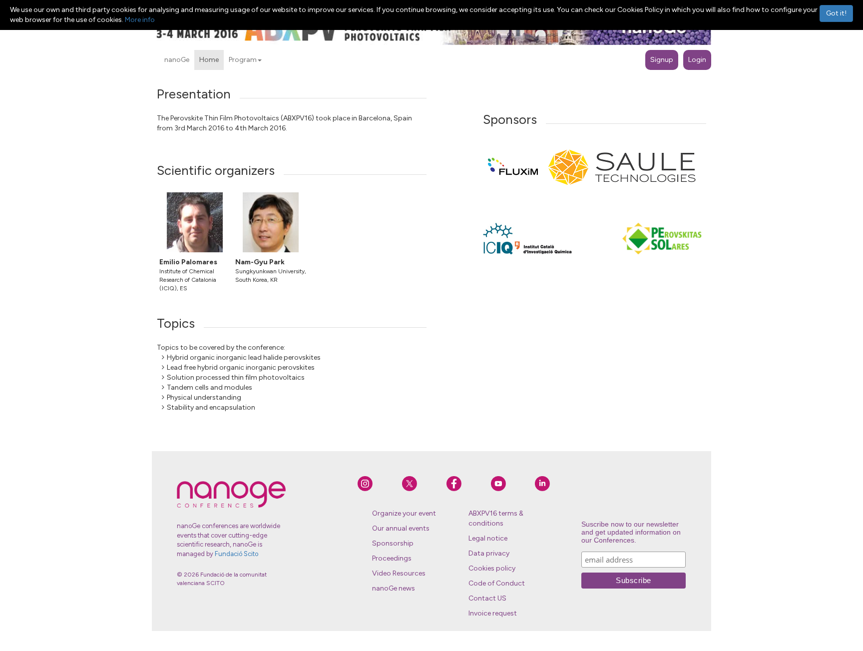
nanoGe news (393, 588)
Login (697, 59)
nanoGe (176, 59)
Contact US (487, 598)
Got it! (836, 13)
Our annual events (401, 528)
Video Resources (399, 573)
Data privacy (488, 553)
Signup (661, 59)
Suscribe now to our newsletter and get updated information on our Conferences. (631, 532)
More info (140, 19)
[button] (260, 60)
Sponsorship (393, 543)
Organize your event (404, 513)
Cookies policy (491, 568)
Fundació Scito (236, 554)
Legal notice (487, 538)
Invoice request (492, 613)
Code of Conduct (496, 583)
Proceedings (392, 558)
